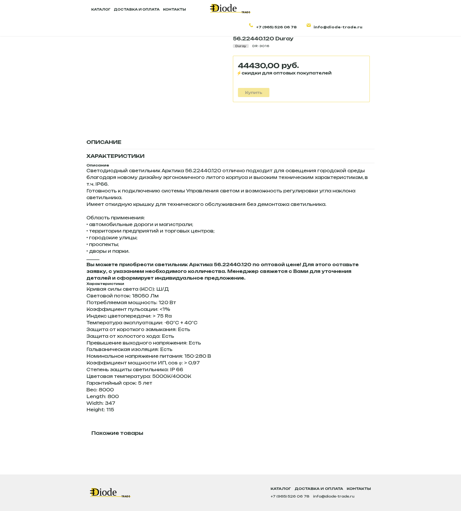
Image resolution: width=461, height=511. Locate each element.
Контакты (359, 488)
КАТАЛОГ (100, 9)
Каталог (281, 488)
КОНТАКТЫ (174, 9)
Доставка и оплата (319, 488)
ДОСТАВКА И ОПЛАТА (137, 9)
